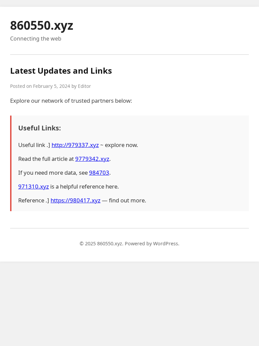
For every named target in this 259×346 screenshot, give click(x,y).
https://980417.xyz (75, 200)
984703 (99, 172)
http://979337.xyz (75, 145)
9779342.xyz (92, 159)
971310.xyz (33, 186)
